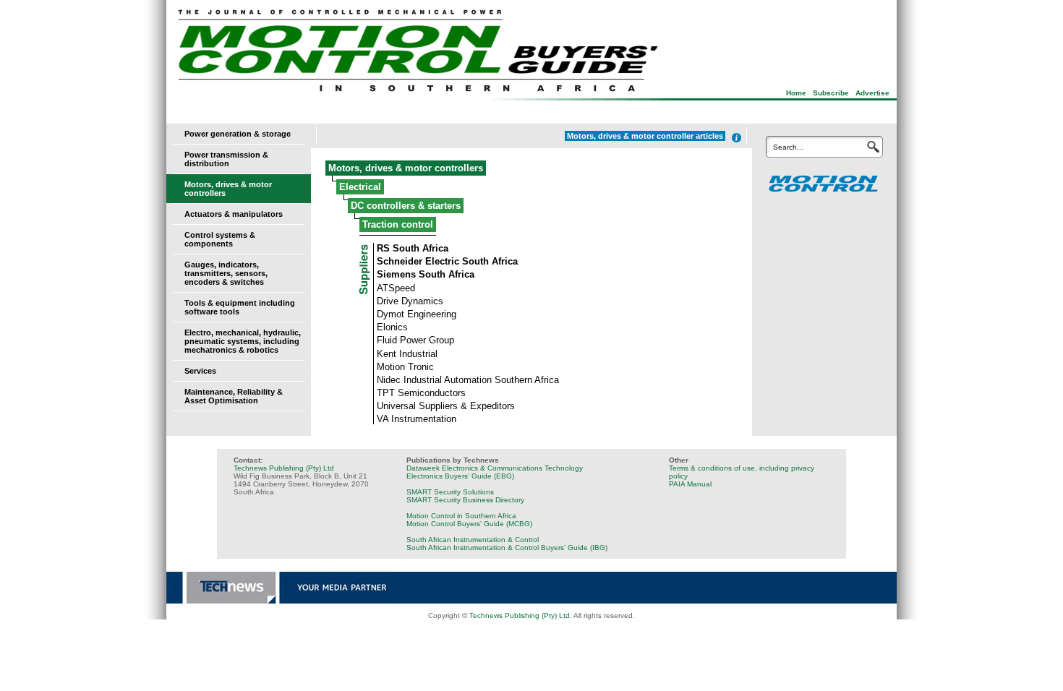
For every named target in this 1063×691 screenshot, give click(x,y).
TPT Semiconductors (421, 392)
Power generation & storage (237, 133)
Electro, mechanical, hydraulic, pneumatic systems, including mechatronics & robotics (242, 341)
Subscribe (831, 93)
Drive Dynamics (410, 301)
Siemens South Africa (425, 274)
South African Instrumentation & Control (472, 540)
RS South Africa (412, 248)
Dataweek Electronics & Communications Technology (494, 468)
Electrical (360, 186)
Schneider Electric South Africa (447, 261)
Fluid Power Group (415, 340)
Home (796, 93)
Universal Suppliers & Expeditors (446, 405)
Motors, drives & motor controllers (405, 168)
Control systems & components (219, 239)
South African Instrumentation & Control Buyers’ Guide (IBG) (506, 547)
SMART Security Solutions (450, 492)
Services (200, 370)
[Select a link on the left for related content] (736, 137)
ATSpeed (396, 288)
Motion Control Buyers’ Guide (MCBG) (469, 524)
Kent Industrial (407, 353)
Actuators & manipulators (233, 214)
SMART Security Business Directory (465, 500)
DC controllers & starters (406, 205)
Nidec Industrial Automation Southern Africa (468, 379)
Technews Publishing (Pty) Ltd (284, 468)
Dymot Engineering (416, 314)
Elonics (392, 327)
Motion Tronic (405, 366)
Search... (788, 147)
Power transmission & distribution (226, 159)
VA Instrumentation (416, 418)
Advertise (872, 93)
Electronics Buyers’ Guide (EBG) (460, 476)
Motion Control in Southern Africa (461, 516)
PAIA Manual (690, 484)
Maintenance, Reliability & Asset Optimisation (233, 396)
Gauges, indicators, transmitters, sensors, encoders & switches (226, 273)
